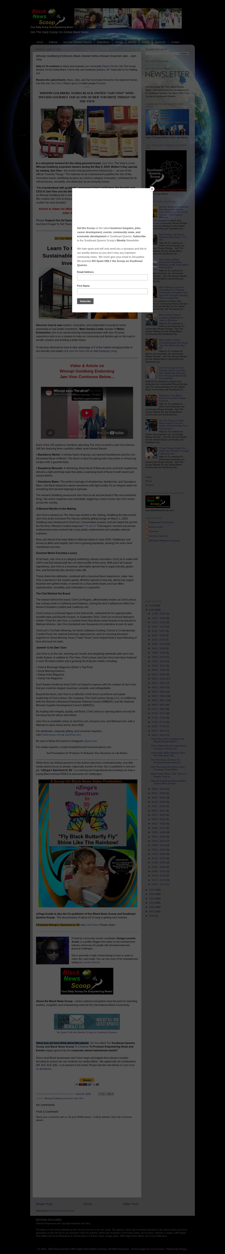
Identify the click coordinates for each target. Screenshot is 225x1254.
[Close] (152, 189)
